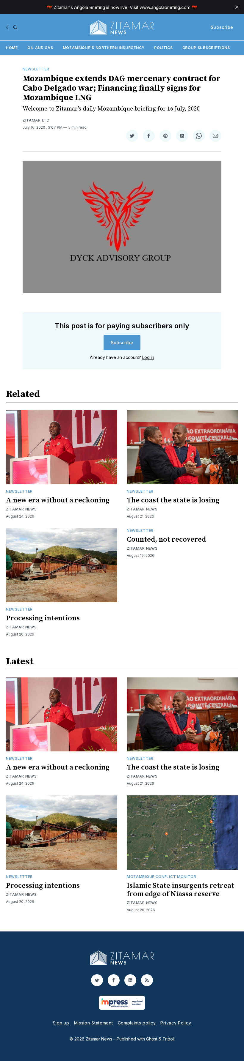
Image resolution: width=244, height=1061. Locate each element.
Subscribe (222, 27)
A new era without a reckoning (58, 500)
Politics (163, 47)
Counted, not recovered (166, 539)
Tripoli (168, 1038)
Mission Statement (93, 1022)
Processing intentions (43, 618)
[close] (237, 7)
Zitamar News (21, 509)
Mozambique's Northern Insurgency (104, 47)
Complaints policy (137, 1022)
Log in (148, 357)
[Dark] (8, 27)
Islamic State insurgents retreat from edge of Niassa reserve (180, 889)
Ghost (151, 1038)
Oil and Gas (40, 47)
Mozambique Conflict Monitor (161, 876)
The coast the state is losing (173, 500)
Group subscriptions (206, 47)
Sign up (61, 1022)
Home (12, 47)
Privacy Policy (175, 1022)
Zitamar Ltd (36, 120)
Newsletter (36, 69)
